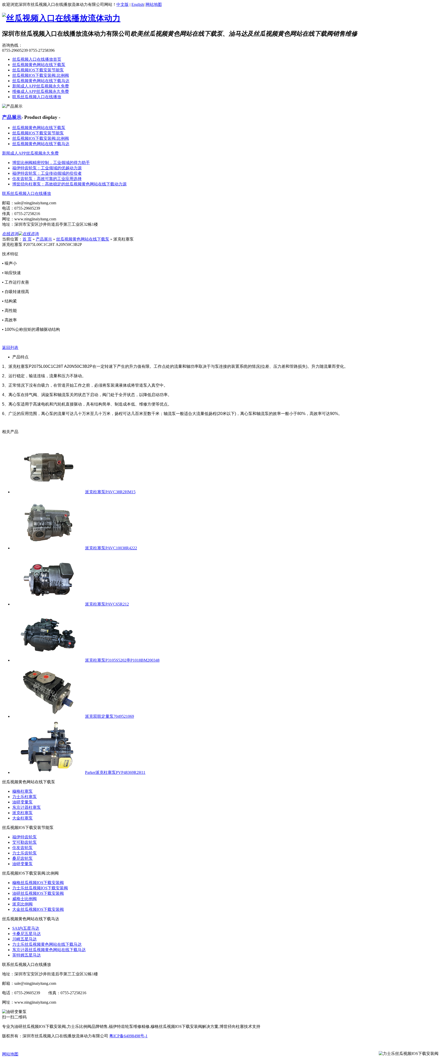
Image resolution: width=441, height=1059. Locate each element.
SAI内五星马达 (25, 928)
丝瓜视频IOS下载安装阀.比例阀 (40, 75)
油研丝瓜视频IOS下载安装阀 (38, 893)
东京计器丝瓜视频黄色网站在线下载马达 (49, 950)
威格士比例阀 (24, 899)
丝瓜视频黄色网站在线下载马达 (40, 81)
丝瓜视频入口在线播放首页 (36, 59)
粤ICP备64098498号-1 (128, 1036)
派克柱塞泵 (22, 813)
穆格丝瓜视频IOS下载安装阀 (38, 882)
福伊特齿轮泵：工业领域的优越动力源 (47, 168)
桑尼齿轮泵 (22, 858)
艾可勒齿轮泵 (24, 842)
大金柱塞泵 (22, 818)
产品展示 (11, 117)
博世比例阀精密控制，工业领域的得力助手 (51, 162)
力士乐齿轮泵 (24, 853)
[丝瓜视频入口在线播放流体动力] (61, 18)
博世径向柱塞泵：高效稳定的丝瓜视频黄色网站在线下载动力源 (69, 184)
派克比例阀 (22, 904)
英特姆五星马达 (26, 955)
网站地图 (153, 4)
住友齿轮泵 (22, 848)
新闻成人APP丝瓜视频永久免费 (40, 86)
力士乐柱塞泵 (24, 797)
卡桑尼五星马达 (26, 933)
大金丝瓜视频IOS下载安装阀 (38, 909)
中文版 (122, 4)
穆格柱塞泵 (22, 791)
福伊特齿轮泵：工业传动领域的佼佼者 (47, 173)
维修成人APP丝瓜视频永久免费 (40, 91)
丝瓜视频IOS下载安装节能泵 (38, 70)
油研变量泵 (22, 802)
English (137, 4)
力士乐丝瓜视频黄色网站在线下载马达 (47, 944)
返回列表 (10, 347)
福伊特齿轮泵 (24, 837)
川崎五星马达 (24, 939)
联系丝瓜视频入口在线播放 (36, 97)
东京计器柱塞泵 (26, 807)
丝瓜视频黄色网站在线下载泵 (38, 64)
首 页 (27, 239)
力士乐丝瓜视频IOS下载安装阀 (40, 888)
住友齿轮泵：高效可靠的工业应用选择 (47, 178)
